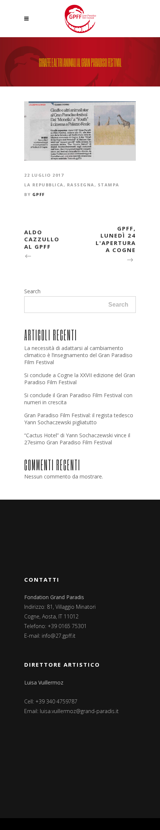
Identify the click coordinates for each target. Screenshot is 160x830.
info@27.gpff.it (59, 635)
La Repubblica (44, 184)
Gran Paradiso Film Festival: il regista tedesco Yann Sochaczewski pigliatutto (78, 419)
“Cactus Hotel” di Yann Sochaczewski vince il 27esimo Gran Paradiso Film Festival (77, 439)
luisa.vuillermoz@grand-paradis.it (79, 711)
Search (32, 291)
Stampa (108, 184)
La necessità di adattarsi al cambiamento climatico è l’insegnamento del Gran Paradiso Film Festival (78, 355)
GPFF (38, 194)
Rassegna (81, 184)
